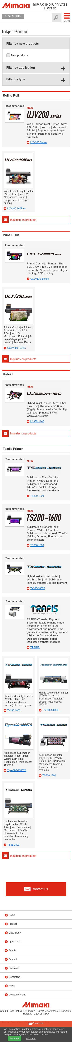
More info (31, 1038)
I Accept (14, 1038)
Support (13, 959)
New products (20, 55)
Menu (67, 21)
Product (13, 924)
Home (12, 915)
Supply (12, 950)
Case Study (15, 932)
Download (14, 968)
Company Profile (17, 994)
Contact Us (14, 977)
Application (14, 941)
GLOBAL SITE (13, 16)
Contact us (37, 1023)
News (12, 985)
